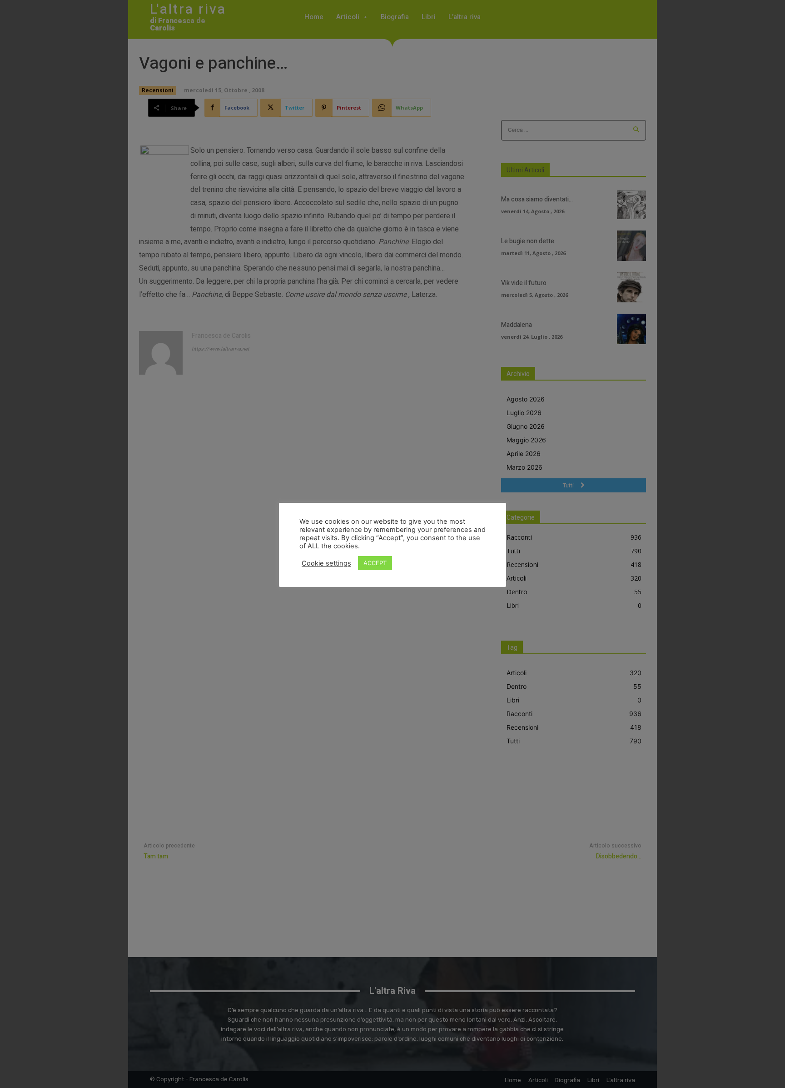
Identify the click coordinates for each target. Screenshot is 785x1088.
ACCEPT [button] (375, 563)
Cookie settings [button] (326, 563)
